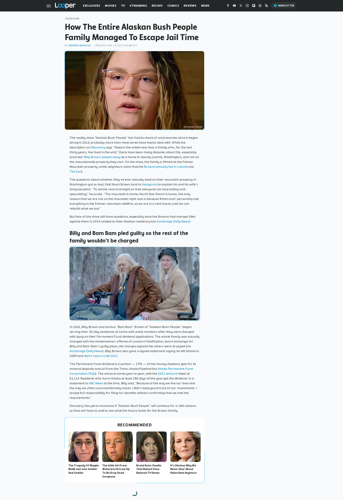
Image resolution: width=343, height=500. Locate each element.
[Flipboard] (253, 6)
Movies (110, 6)
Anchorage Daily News (172, 221)
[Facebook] (228, 6)
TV (123, 6)
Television (72, 19)
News (205, 6)
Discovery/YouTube (193, 127)
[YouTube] (234, 6)
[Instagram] (247, 6)
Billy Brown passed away (102, 157)
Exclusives (91, 6)
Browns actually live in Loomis (166, 167)
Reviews (190, 6)
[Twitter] (241, 6)
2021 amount (168, 373)
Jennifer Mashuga (79, 45)
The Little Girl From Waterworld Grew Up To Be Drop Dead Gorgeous (116, 471)
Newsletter (286, 5)
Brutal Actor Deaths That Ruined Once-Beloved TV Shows (148, 469)
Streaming (138, 6)
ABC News (96, 383)
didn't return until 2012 (101, 356)
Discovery (98, 147)
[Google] (260, 6)
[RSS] (266, 6)
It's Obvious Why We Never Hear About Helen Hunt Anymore (183, 469)
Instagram (149, 184)
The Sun (75, 171)
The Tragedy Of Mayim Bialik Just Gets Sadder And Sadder (83, 469)
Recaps (157, 6)
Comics (173, 6)
